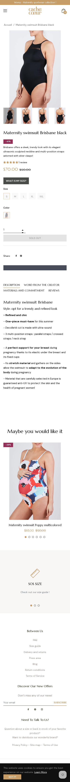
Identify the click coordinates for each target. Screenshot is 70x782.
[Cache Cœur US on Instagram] (41, 709)
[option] (35, 2)
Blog (35, 664)
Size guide (35, 646)
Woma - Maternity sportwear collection (34, 2)
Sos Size (35, 584)
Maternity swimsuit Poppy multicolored (35, 525)
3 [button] (33, 537)
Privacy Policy (20, 745)
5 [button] (40, 537)
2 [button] (29, 537)
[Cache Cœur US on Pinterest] (35, 709)
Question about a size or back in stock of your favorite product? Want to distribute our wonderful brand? (35, 733)
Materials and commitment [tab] (24, 290)
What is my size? (16, 180)
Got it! (12, 777)
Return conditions (35, 669)
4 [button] (37, 537)
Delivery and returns (35, 652)
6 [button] (44, 537)
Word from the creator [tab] (41, 284)
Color (6, 207)
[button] (11, 162)
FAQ (35, 640)
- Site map (34, 745)
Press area (35, 658)
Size (5, 188)
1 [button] (26, 537)
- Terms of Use (49, 745)
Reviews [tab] (54, 290)
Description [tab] (11, 284)
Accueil (8, 24)
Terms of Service (35, 675)
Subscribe (60, 702)
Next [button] (64, 116)
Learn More (40, 772)
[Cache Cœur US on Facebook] (28, 709)
